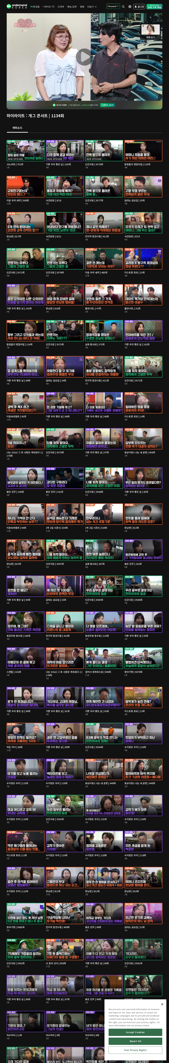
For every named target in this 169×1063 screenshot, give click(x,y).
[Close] (162, 1004)
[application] (84, 57)
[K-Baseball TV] (113, 6)
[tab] (17, 128)
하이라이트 (16, 115)
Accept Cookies (135, 1032)
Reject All (135, 1041)
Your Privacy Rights (135, 1050)
